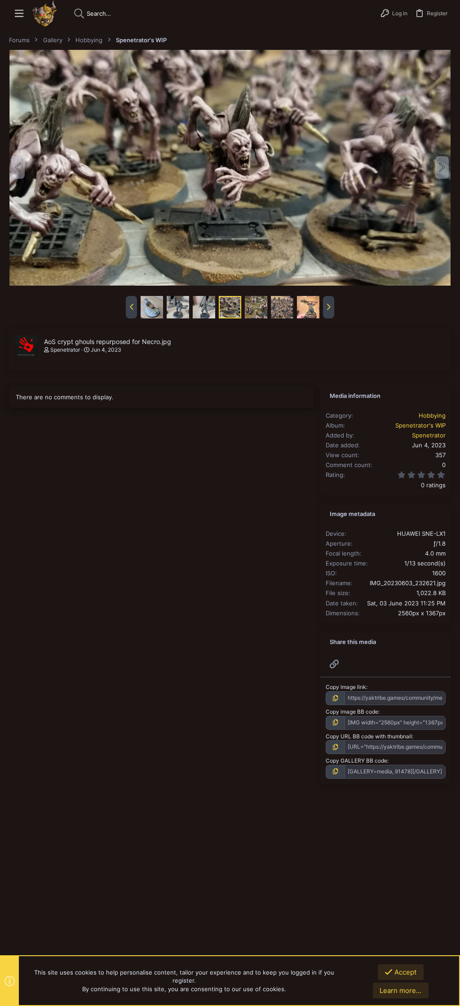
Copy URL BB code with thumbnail (369, 736)
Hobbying (432, 415)
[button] (19, 14)
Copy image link (346, 687)
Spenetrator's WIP (420, 425)
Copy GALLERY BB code (356, 760)
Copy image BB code (352, 711)
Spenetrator (65, 349)
